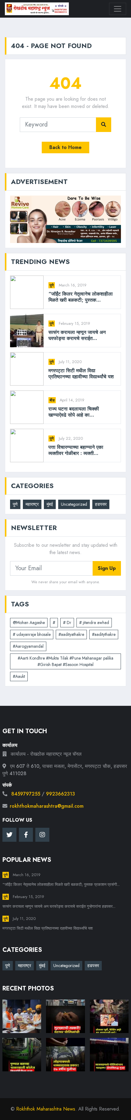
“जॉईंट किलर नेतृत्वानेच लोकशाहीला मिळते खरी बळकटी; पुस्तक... (80, 297)
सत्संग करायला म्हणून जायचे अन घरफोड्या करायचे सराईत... (77, 335)
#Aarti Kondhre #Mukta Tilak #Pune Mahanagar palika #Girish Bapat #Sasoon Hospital (65, 661)
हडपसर (101, 504)
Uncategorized (74, 504)
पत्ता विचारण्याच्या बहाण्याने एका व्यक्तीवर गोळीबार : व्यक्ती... (75, 450)
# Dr (67, 622)
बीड (52, 400)
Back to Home (65, 147)
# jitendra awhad (94, 622)
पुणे (52, 285)
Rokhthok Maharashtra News (45, 1108)
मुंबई (50, 504)
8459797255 (25, 793)
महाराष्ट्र (32, 504)
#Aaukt (19, 676)
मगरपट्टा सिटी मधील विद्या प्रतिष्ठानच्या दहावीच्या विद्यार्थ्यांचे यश (81, 373)
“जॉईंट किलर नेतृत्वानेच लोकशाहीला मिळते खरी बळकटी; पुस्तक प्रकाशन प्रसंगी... (61, 884)
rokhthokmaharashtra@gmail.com (46, 806)
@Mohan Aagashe (29, 622)
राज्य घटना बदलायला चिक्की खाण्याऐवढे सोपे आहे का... (73, 412)
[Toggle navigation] (117, 9)
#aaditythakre (103, 634)
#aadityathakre (71, 634)
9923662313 (60, 793)
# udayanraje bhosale (32, 634)
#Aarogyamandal (28, 646)
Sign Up (107, 568)
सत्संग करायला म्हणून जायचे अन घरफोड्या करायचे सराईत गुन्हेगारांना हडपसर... (58, 906)
